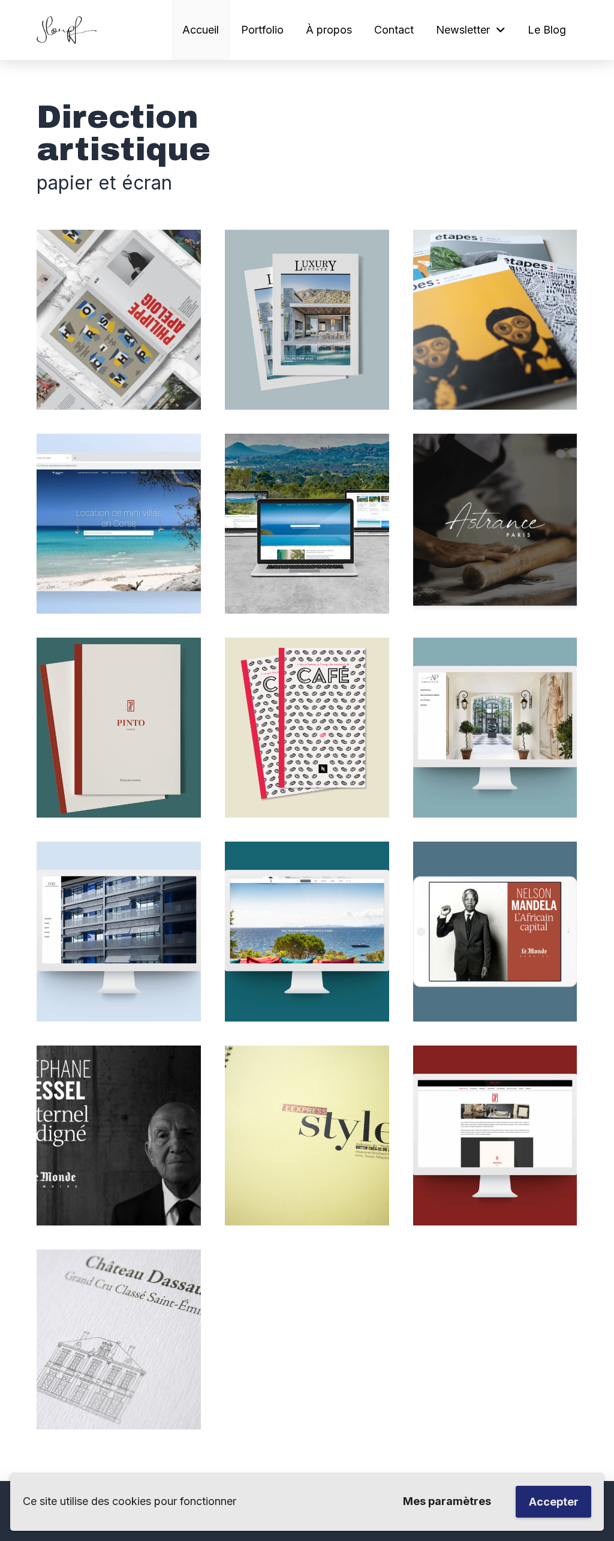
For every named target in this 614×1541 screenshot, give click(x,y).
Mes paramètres (447, 1501)
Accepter (554, 1501)
